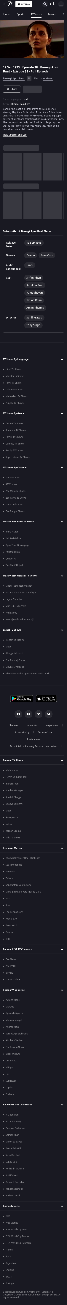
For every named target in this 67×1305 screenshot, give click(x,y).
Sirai (8, 905)
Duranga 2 (11, 1060)
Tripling (9, 1087)
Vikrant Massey (13, 1121)
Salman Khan (12, 1135)
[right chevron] (7, 165)
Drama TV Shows (14, 423)
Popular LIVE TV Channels (17, 949)
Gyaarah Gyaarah (15, 1013)
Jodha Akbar (12, 531)
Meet (8, 646)
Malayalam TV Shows (17, 396)
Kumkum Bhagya (14, 790)
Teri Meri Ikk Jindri (15, 565)
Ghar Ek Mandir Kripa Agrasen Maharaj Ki (27, 673)
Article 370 (11, 918)
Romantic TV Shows (16, 430)
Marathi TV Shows (15, 376)
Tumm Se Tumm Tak (16, 777)
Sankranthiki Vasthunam (18, 885)
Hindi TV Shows (13, 369)
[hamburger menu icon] (61, 4)
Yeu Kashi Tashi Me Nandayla (21, 592)
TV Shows (36, 14)
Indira (9, 824)
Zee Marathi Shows (15, 491)
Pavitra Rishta (13, 552)
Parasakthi (11, 925)
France (9, 1249)
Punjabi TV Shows (15, 403)
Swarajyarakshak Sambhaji (20, 619)
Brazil (9, 1276)
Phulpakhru (11, 612)
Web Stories (12, 1222)
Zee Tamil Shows (14, 504)
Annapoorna (12, 817)
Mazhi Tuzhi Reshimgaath (19, 586)
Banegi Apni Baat (14, 77)
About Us (41, 725)
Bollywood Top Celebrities (17, 1105)
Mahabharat (12, 770)
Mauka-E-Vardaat (15, 667)
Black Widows (13, 1054)
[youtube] (47, 714)
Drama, (15, 102)
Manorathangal (14, 1020)
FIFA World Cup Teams (17, 1236)
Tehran (9, 878)
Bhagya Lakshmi (14, 653)
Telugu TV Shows (14, 389)
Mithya (9, 1067)
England (10, 1270)
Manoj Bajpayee (14, 1141)
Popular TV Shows (13, 760)
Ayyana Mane (13, 1000)
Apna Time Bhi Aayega (17, 545)
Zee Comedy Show (15, 660)
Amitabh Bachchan (15, 1182)
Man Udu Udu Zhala (16, 606)
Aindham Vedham (15, 1040)
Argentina (11, 1263)
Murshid (10, 1006)
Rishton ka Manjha (15, 640)
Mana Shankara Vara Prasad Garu (23, 891)
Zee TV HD (11, 966)
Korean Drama (13, 831)
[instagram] (27, 714)
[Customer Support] (52, 4)
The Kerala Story (14, 912)
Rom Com (25, 102)
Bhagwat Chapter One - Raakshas (23, 858)
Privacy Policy (43, 732)
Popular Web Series (14, 990)
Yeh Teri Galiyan (14, 538)
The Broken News (15, 1047)
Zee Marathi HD (14, 979)
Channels (23, 725)
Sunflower (11, 1081)
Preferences (43, 739)
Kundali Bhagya (14, 797)
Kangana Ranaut (14, 1189)
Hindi (25, 97)
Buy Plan (25, 4)
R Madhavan (12, 1114)
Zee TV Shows (13, 477)
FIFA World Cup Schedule (18, 1243)
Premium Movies (12, 848)
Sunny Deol (11, 1162)
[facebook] (17, 714)
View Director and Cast (15, 133)
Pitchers (10, 1094)
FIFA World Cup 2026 (16, 1229)
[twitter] (37, 714)
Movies (52, 14)
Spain (8, 1256)
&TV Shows (11, 484)
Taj (7, 1074)
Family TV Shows (14, 437)
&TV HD (10, 973)
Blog (8, 1216)
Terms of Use (21, 739)
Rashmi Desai (13, 1195)
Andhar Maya (13, 1027)
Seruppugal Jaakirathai (17, 1033)
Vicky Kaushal (13, 1155)
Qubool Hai (11, 558)
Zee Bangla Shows (15, 511)
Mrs (8, 898)
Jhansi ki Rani (12, 783)
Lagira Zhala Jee (14, 599)
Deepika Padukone (15, 1128)
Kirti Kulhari (11, 1175)
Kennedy (10, 871)
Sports (20, 14)
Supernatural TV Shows (18, 457)
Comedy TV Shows (15, 443)
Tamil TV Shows (14, 383)
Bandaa (10, 932)
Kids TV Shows (13, 837)
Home (6, 14)
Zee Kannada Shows (16, 498)
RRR (7, 939)
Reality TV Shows (14, 450)
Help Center (21, 732)
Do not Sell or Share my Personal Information (32, 746)
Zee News (11, 959)
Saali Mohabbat (14, 865)
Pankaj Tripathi (13, 1148)
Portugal (10, 1283)
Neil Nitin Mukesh (15, 1168)
